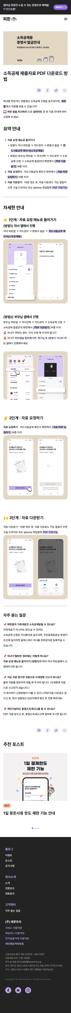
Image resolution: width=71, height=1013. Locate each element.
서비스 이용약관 (13, 928)
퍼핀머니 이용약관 (14, 933)
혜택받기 (59, 7)
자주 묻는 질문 (12, 910)
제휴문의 (10, 893)
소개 (7, 883)
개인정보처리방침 (14, 943)
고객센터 (10, 904)
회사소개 (10, 877)
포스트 (8, 860)
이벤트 (8, 855)
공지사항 (10, 866)
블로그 (9, 849)
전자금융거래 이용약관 (17, 938)
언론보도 (10, 888)
